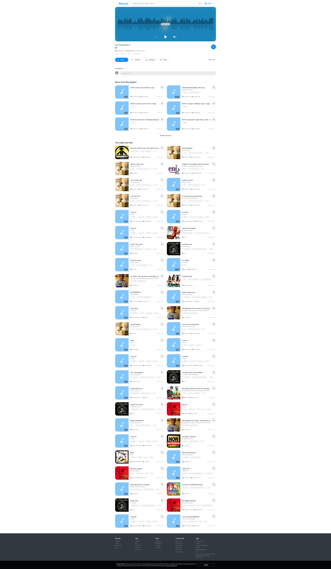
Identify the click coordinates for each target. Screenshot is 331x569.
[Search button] (200, 3)
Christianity (134, 313)
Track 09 (207, 361)
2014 (208, 487)
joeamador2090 (136, 461)
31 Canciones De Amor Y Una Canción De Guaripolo (203, 233)
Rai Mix (185, 441)
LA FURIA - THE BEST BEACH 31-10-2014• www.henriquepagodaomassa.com (198, 487)
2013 (207, 153)
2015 (202, 169)
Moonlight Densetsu (207, 505)
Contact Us (138, 549)
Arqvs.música (196, 189)
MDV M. (186, 397)
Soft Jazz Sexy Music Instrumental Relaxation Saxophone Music (196, 153)
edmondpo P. (187, 525)
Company (158, 541)
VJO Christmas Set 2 (196, 333)
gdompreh (135, 253)
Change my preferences (171, 565)
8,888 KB (123, 54)
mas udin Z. (187, 349)
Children (185, 457)
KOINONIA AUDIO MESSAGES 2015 (198, 173)
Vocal (185, 92)
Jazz (184, 153)
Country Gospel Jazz (149, 489)
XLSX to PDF (179, 552)
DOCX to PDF (179, 545)
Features (137, 547)
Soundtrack (186, 249)
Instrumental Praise (137, 249)
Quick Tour (138, 545)
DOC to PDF (179, 541)
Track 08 (155, 521)
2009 (200, 521)
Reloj (146, 457)
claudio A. (186, 189)
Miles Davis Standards (193, 185)
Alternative (186, 297)
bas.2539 (134, 301)
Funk (184, 279)
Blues (184, 169)
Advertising (158, 543)
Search (117, 543)
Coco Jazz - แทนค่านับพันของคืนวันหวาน (145, 301)
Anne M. (134, 269)
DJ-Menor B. (135, 285)
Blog (116, 547)
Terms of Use (199, 541)
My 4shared (131, 51)
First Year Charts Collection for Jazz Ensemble (148, 377)
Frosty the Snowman (195, 457)
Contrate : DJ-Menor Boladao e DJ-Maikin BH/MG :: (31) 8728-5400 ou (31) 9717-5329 (139, 281)
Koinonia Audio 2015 (194, 169)
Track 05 (207, 217)
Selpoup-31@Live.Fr (194, 441)
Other (129, 54)
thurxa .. (134, 333)
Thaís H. (186, 157)
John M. (186, 333)
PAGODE (185, 487)
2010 (198, 409)
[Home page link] (123, 3)
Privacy (198, 543)
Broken (142, 313)
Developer (158, 547)
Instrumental (135, 393)
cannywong (135, 429)
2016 (204, 393)
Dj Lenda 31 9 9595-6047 (194, 393)
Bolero (133, 457)
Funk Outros (134, 151)
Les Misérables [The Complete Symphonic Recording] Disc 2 (200, 249)
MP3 (117, 54)
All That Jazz (191, 409)
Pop (132, 425)
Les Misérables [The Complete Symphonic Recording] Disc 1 (149, 409)
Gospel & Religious (136, 489)
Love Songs (141, 217)
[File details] (122, 92)
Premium (117, 541)
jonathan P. (187, 461)
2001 (155, 249)
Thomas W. (120, 51)
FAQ (136, 543)
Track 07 (155, 217)
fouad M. (186, 445)
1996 (158, 489)
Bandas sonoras (187, 233)
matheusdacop (136, 157)
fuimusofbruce (136, 317)
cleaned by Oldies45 (194, 92)
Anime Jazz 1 (194, 413)
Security (198, 547)
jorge (185, 269)
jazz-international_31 (137, 54)
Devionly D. (135, 173)
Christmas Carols (192, 521)
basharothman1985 (188, 301)
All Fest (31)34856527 (146, 151)
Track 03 (155, 361)
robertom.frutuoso (137, 381)
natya (185, 413)
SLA (197, 552)
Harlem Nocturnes (146, 393)
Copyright (158, 545)
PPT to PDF (179, 549)
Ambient (133, 217)
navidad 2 (197, 525)
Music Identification (201, 549)
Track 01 (155, 233)
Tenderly (140, 457)
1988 (211, 249)
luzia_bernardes (136, 221)
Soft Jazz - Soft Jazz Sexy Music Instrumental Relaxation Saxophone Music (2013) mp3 (196, 157)
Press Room (118, 545)
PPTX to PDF (179, 543)
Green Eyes (149, 313)
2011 (155, 151)
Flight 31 (157, 313)
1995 (210, 297)
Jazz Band (134, 377)
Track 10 (199, 345)
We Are (209, 409)
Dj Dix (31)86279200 (206, 279)
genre (184, 345)
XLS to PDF (179, 547)
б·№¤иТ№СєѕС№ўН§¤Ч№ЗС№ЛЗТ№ (145, 297)
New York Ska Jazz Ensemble (199, 297)
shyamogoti (135, 349)
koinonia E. (187, 173)
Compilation (192, 345)
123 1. (185, 237)
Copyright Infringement (202, 545)
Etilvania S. (187, 493)
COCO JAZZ (209, 473)
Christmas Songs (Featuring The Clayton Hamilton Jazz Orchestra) (144, 425)
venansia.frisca (188, 509)
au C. (185, 253)
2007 (158, 377)
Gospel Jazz (148, 249)
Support (137, 541)
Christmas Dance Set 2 (193, 329)
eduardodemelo (188, 285)
